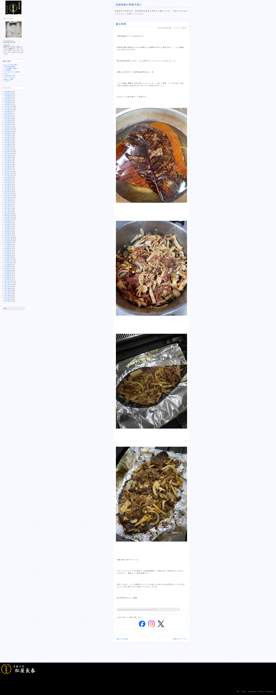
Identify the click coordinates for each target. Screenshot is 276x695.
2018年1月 (8, 279)
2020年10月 (8, 219)
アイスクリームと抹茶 (11, 72)
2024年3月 (8, 144)
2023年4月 (8, 164)
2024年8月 (8, 135)
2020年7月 (8, 224)
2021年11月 (8, 195)
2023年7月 (8, 159)
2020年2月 (8, 234)
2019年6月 (8, 248)
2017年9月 (8, 286)
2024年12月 (8, 128)
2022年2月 (8, 190)
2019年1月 (8, 257)
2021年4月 (8, 208)
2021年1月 (8, 213)
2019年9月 (8, 243)
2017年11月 (8, 283)
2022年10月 (8, 175)
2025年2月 (8, 124)
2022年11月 (8, 173)
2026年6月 (8, 95)
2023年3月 (8, 166)
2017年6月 (8, 292)
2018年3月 (8, 275)
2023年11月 (8, 151)
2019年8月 (8, 244)
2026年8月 (8, 91)
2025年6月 (8, 117)
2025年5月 (8, 119)
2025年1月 (8, 126)
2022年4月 (8, 186)
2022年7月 (8, 181)
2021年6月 (8, 204)
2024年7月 (8, 137)
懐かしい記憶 (8, 79)
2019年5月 (8, 250)
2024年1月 (8, 148)
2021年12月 (8, 193)
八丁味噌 (7, 70)
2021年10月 (8, 197)
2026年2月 (8, 102)
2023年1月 (8, 170)
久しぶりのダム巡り (11, 65)
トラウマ (7, 81)
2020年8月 (8, 223)
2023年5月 (8, 162)
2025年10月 (8, 110)
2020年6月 (8, 226)
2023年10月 (8, 153)
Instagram (252, 691)
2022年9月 (8, 177)
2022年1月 (8, 192)
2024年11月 (8, 130)
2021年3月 (8, 210)
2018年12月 (8, 259)
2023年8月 (8, 157)
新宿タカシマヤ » (180, 639)
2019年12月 (8, 237)
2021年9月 (8, 199)
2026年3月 (8, 101)
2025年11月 (8, 108)
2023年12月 (8, 150)
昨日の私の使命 (9, 66)
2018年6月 (8, 270)
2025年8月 (8, 113)
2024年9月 (8, 133)
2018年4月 (8, 274)
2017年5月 (8, 294)
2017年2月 (8, 299)
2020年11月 (8, 217)
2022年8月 (8, 179)
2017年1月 (8, 301)
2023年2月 (8, 168)
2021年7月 (8, 202)
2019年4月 (8, 252)
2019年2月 (8, 255)
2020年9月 (8, 221)
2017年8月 (8, 288)
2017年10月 (8, 284)
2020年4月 (8, 230)
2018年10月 (8, 263)
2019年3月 (8, 254)
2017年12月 (8, 281)
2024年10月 (8, 131)
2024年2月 (8, 146)
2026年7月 (8, 93)
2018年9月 (8, 264)
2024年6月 (8, 139)
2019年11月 (8, 239)
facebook (269, 691)
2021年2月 (8, 212)
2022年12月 (8, 172)
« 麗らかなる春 (121, 639)
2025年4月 (8, 121)
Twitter (261, 691)
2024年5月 (8, 141)
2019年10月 (8, 241)
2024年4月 (8, 142)
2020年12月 (8, 215)
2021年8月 (8, 201)
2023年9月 (8, 155)
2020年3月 (8, 232)
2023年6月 (8, 161)
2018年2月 (8, 277)
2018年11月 (8, 261)
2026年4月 (8, 99)
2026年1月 (8, 104)
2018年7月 (8, 268)
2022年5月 (8, 184)
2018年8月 (8, 266)
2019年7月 (8, 246)
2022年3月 (8, 188)
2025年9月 (8, 111)
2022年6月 (8, 182)
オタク (6, 74)
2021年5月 (8, 206)
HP (238, 691)
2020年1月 (8, 235)
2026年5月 (8, 97)
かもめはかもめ (9, 75)
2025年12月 (8, 106)
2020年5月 (8, 228)
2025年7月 (8, 115)
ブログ (184, 28)
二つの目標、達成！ (11, 68)
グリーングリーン (10, 77)
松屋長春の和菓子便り (129, 4)
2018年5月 (8, 272)
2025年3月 (8, 122)
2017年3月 (8, 297)
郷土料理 (121, 24)
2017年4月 (8, 295)
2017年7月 (8, 290)
